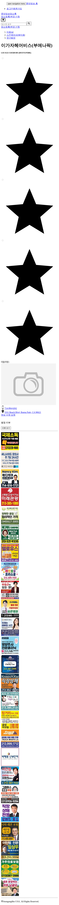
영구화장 (11, 38)
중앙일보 (8, 14)
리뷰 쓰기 (6, 428)
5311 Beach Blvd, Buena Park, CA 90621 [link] (23, 412)
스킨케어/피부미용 (16, 35)
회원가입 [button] (17, 8)
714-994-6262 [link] (11, 408)
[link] (29, 441)
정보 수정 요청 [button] (8, 415)
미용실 (10, 32)
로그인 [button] (10, 8)
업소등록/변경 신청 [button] (10, 17)
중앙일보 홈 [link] (32, 3)
